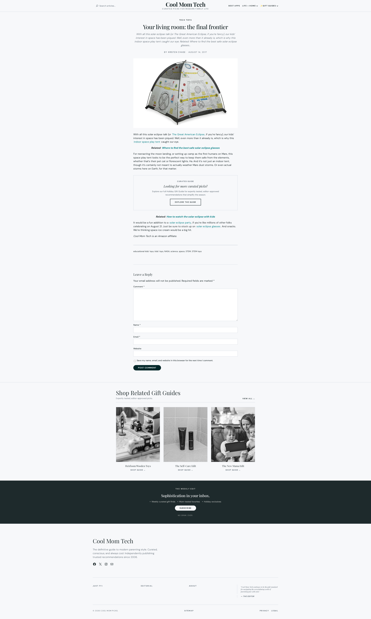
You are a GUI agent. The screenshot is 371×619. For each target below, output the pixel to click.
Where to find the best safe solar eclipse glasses (191, 147)
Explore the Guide (188, 203)
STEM (188, 251)
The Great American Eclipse (188, 134)
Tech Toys (185, 20)
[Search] (97, 5)
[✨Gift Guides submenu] (277, 6)
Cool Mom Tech (185, 4)
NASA (167, 251)
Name (137, 325)
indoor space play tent (147, 141)
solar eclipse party (180, 222)
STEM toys (197, 251)
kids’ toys (159, 251)
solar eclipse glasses (208, 226)
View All (248, 398)
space (182, 251)
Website (137, 348)
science (174, 251)
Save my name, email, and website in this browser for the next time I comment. (175, 360)
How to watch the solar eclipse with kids (191, 216)
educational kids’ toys (143, 251)
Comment (138, 286)
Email (136, 336)
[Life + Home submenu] (257, 6)
